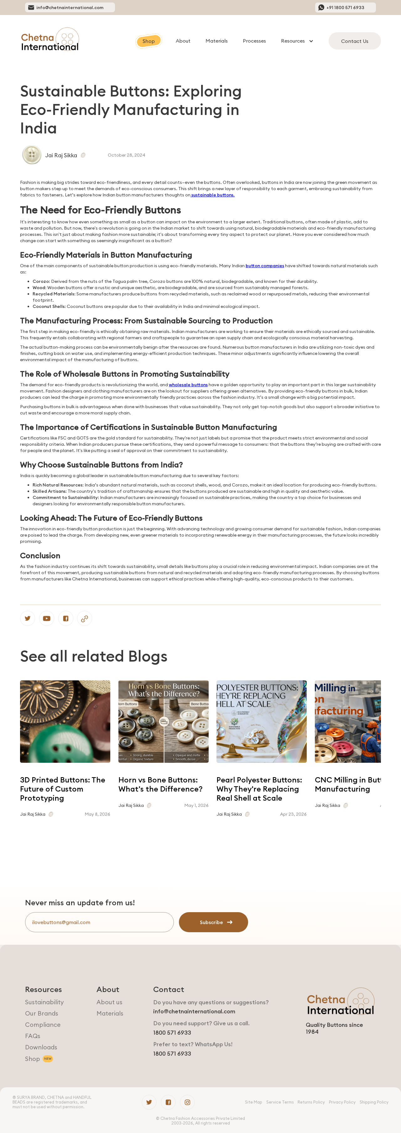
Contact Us (354, 41)
